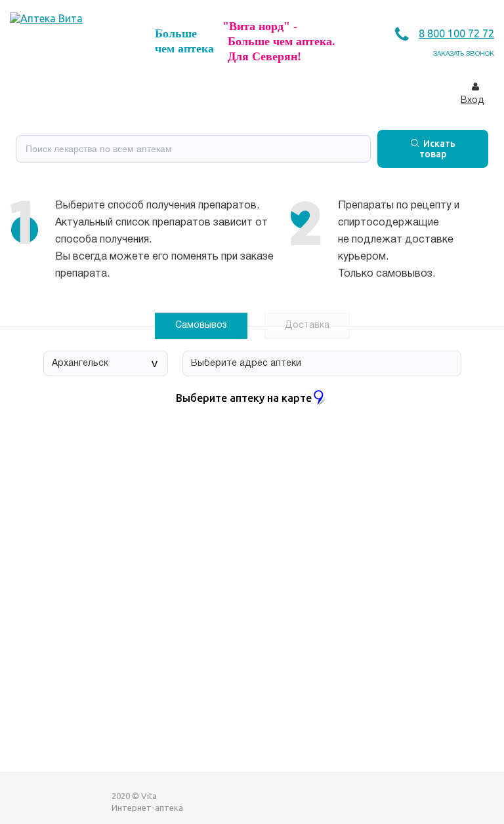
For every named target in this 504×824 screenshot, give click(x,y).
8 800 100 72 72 (456, 33)
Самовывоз (201, 325)
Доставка (307, 325)
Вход (472, 100)
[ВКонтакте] (20, 801)
